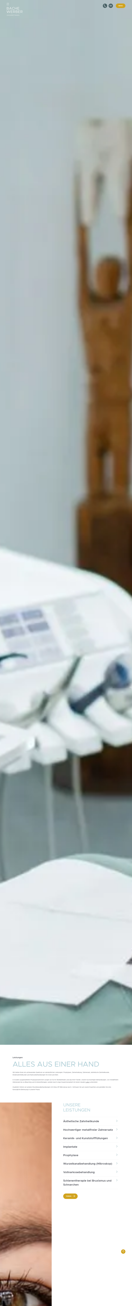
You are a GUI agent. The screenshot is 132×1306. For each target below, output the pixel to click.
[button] (120, 5)
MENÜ (120, 6)
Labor (88, 1082)
